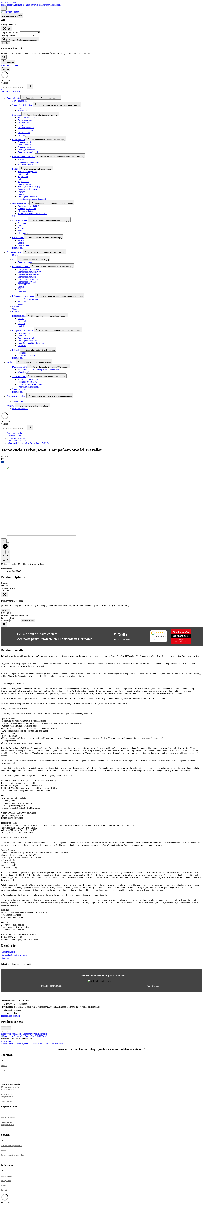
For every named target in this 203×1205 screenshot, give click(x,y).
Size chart (6, 958)
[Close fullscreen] (4, 540)
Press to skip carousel (10, 1016)
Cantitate (5, 620)
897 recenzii (158, 640)
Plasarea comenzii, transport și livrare (13, 1155)
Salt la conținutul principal (12, 5)
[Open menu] (4, 8)
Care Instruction (8, 952)
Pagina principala (14, 433)
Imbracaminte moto (16, 438)
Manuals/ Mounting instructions (11, 1146)
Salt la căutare (30, 5)
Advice (3, 1150)
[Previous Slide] (3, 1028)
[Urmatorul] (8, 552)
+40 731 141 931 (6, 1122)
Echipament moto (15, 436)
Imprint (3, 1185)
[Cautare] (4, 57)
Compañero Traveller (17, 440)
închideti (5, 610)
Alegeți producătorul (10, 32)
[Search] (30, 86)
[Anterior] (3, 552)
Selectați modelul (9, 35)
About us (4, 1066)
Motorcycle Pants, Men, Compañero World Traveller (24, 1034)
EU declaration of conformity (14, 955)
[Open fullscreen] (8, 542)
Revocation (4, 1190)
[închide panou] (4, 594)
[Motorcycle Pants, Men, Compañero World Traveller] (25, 1036)
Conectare (5, 65)
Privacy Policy (6, 1181)
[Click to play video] (5, 546)
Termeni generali (6, 1176)
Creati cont (15, 65)
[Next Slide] (8, 1028)
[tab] (32, 1044)
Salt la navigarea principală (49, 5)
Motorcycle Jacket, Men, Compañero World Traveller (31, 443)
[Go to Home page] (10, 12)
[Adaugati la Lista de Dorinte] (4, 624)
